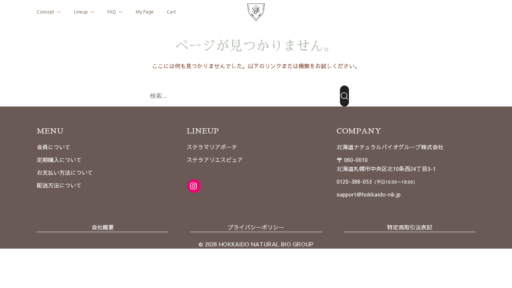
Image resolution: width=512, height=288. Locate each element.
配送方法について (59, 185)
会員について (53, 147)
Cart (171, 12)
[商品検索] (344, 96)
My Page (145, 12)
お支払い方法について (65, 172)
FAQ (111, 12)
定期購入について (59, 160)
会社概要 (102, 227)
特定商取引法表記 (409, 227)
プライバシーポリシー (256, 227)
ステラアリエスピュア (215, 160)
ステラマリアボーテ (212, 147)
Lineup (81, 12)
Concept (45, 12)
